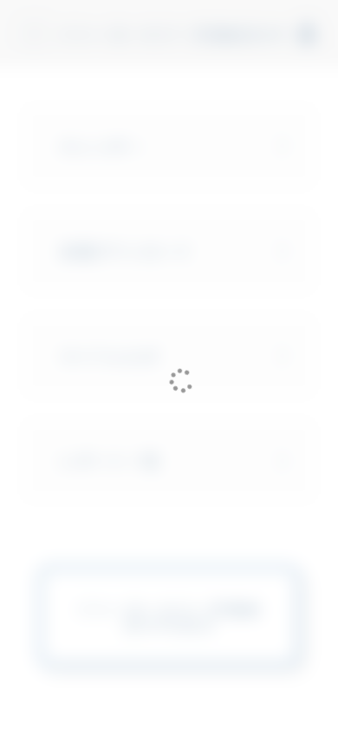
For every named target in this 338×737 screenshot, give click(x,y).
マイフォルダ (109, 356)
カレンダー (101, 146)
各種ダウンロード (125, 251)
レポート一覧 (109, 460)
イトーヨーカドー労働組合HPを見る (168, 616)
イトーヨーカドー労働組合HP (172, 34)
